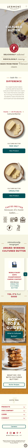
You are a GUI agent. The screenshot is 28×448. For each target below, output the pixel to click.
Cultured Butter (14, 143)
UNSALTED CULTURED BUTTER (14, 286)
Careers (14, 426)
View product (14, 151)
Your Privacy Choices (17, 442)
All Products (16, 112)
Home (5, 112)
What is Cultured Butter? (14, 334)
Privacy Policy (7, 441)
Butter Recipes (14, 384)
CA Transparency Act (17, 441)
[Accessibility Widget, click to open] (25, 445)
